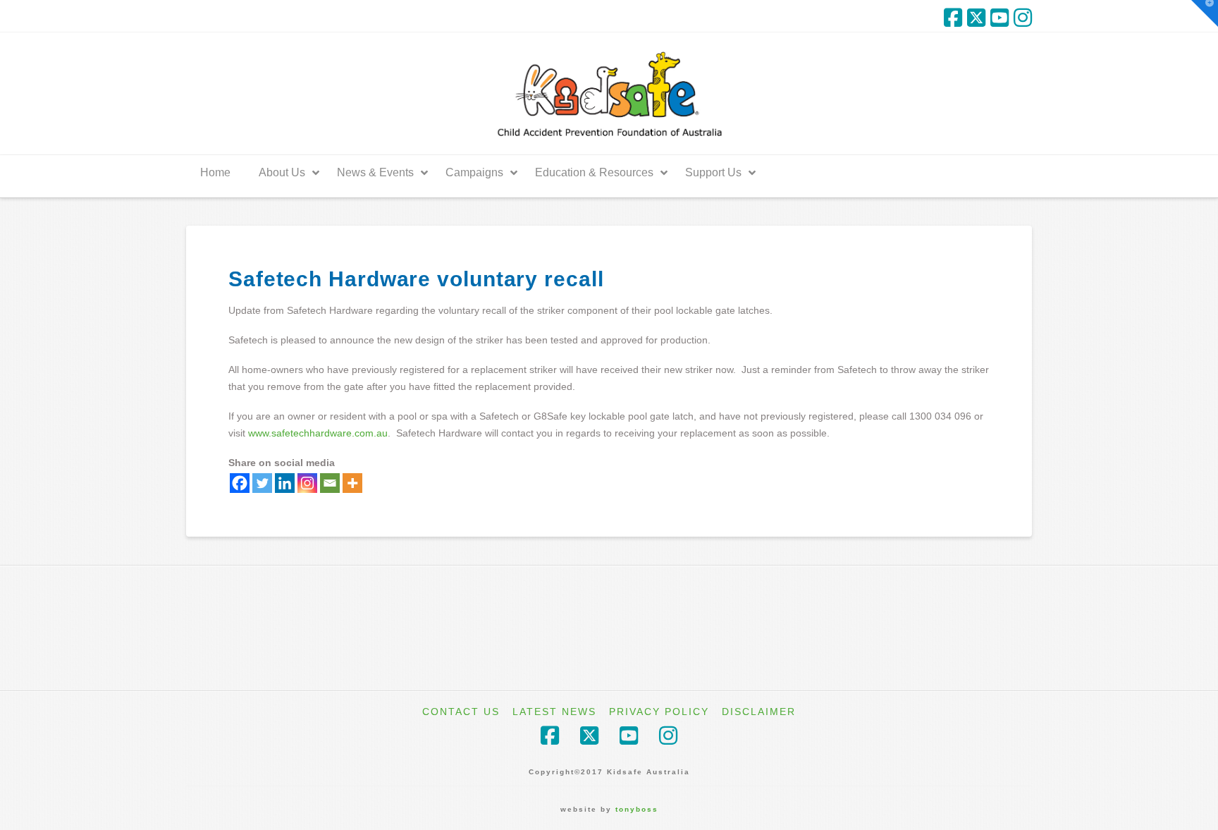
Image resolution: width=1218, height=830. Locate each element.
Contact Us (461, 711)
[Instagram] (1023, 17)
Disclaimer (759, 711)
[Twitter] (262, 483)
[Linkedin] (285, 483)
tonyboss (636, 809)
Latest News (554, 711)
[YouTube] (999, 17)
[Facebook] (953, 17)
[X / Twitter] (976, 17)
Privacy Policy (659, 711)
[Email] (330, 483)
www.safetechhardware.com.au (318, 433)
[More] (352, 483)
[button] (1204, 13)
